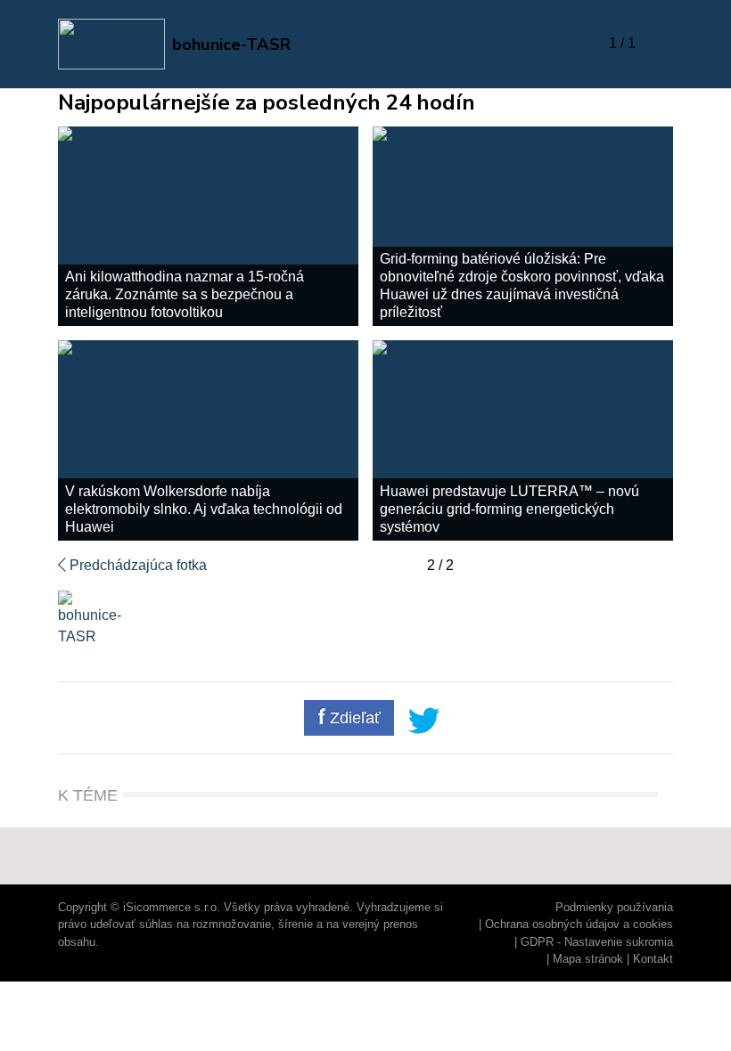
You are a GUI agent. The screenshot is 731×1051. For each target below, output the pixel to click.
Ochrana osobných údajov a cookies (579, 924)
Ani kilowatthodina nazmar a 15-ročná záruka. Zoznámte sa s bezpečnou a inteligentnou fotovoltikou (184, 294)
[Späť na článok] (662, 43)
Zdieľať (353, 718)
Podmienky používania (614, 907)
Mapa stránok (588, 958)
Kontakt (653, 958)
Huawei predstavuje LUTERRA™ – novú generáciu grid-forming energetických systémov (509, 509)
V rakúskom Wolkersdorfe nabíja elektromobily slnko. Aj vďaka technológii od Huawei (203, 509)
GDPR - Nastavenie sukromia (597, 942)
